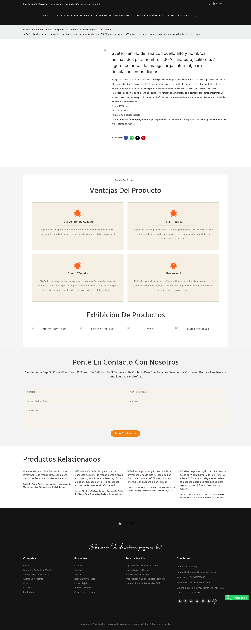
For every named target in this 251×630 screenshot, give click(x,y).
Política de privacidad (160, 624)
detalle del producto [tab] (125, 180)
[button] (195, 16)
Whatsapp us (239, 597)
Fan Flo (26, 30)
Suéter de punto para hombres (63, 30)
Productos (39, 30)
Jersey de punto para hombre (96, 30)
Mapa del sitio (141, 624)
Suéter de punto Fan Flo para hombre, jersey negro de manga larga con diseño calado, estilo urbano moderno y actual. (47, 486)
